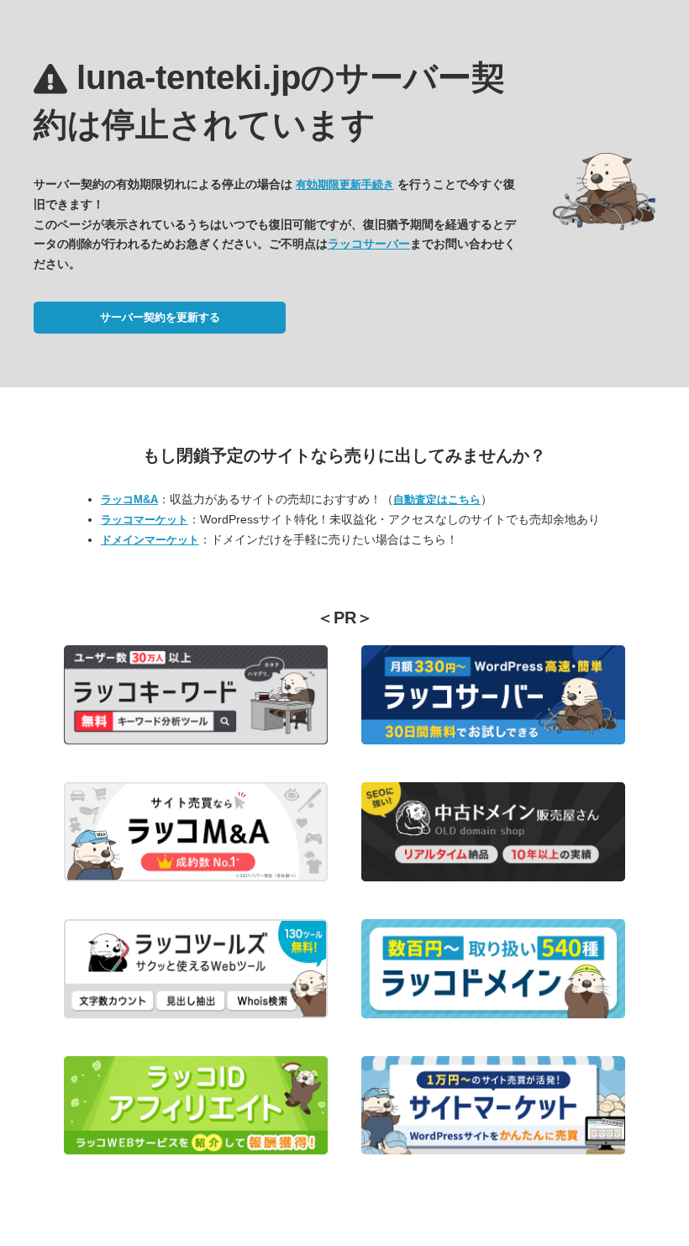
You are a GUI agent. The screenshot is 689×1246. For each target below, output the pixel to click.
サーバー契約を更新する (160, 317)
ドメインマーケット (150, 540)
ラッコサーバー (369, 243)
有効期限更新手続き (345, 184)
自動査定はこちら (437, 499)
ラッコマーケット (144, 519)
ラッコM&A (129, 499)
